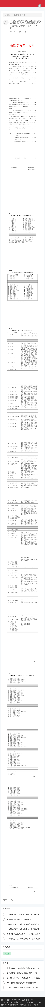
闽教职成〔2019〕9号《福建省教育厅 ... (22, 919)
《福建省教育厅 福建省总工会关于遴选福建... (24, 929)
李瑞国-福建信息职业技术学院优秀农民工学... (24, 968)
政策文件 (17, 15)
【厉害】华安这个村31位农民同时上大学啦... (23, 987)
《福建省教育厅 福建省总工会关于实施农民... (24, 924)
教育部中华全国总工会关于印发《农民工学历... (24, 934)
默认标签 (6, 954)
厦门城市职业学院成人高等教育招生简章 (22, 973)
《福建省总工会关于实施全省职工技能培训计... (24, 938)
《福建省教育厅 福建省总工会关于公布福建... (24, 914)
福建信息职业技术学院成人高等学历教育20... (23, 978)
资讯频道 (8, 15)
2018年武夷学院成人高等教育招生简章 (21, 982)
